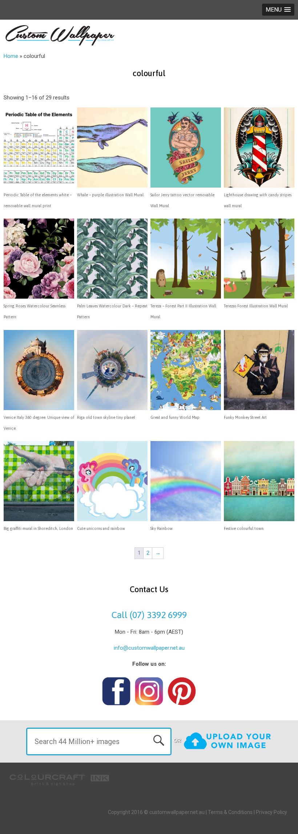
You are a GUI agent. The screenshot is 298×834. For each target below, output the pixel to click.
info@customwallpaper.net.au (149, 648)
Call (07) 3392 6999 (149, 615)
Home (11, 56)
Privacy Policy (271, 812)
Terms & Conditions (230, 812)
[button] (278, 10)
